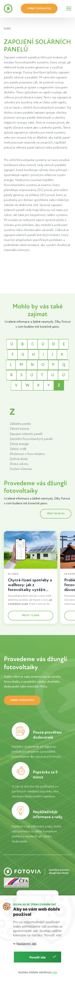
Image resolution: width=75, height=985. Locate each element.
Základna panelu (20, 424)
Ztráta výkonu (19, 464)
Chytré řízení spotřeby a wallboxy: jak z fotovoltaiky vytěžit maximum (30, 587)
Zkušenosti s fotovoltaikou (27, 454)
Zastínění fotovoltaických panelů (31, 439)
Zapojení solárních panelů (26, 434)
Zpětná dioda (19, 459)
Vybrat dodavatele (39, 8)
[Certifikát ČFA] (16, 882)
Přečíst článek (30, 615)
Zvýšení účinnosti (21, 469)
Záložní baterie (19, 429)
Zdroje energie (19, 444)
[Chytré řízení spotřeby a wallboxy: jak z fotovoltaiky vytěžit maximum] (30, 550)
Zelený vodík (18, 449)
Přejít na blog (55, 513)
